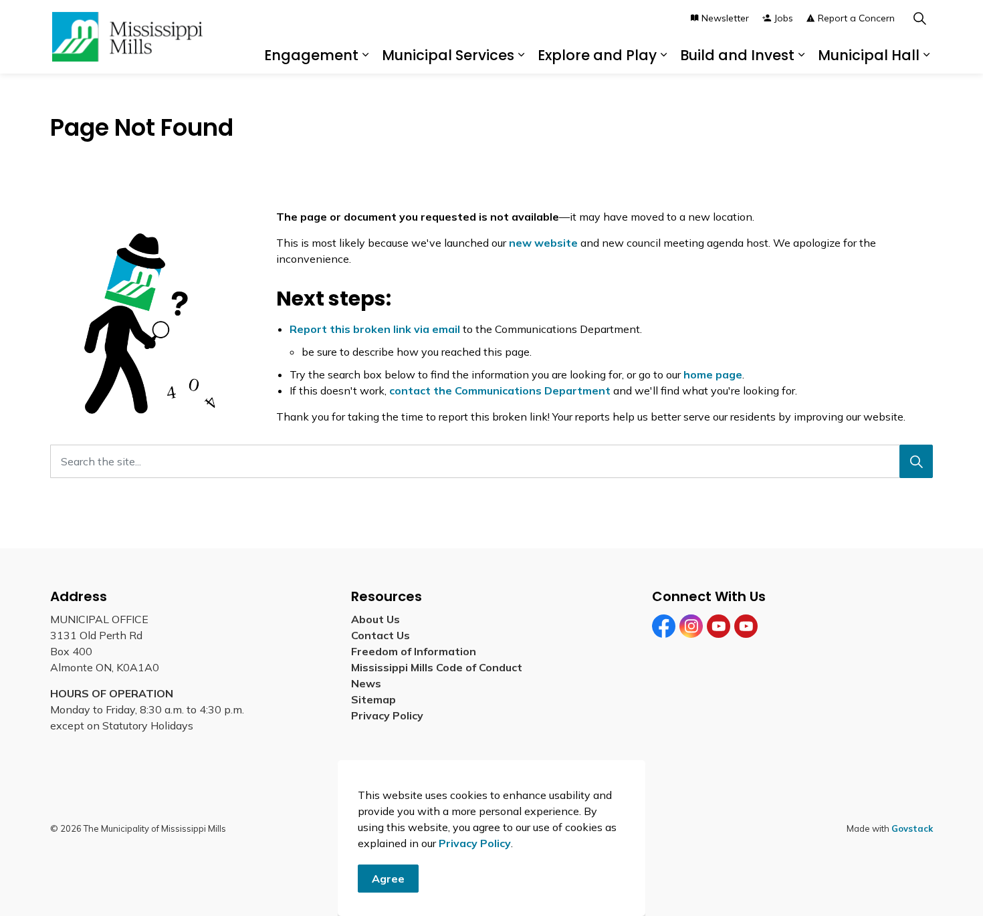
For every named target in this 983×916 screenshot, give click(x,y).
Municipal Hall (868, 55)
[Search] (916, 461)
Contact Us (380, 635)
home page (712, 374)
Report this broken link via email (375, 329)
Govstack (912, 828)
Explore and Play (597, 55)
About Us (375, 619)
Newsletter (725, 18)
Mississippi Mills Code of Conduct (436, 667)
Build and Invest (737, 55)
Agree (388, 878)
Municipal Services (448, 55)
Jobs (783, 18)
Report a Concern (856, 18)
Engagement (311, 55)
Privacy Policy (475, 843)
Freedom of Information (413, 651)
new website (543, 242)
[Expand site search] (919, 18)
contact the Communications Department (500, 390)
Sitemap (376, 699)
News (366, 683)
